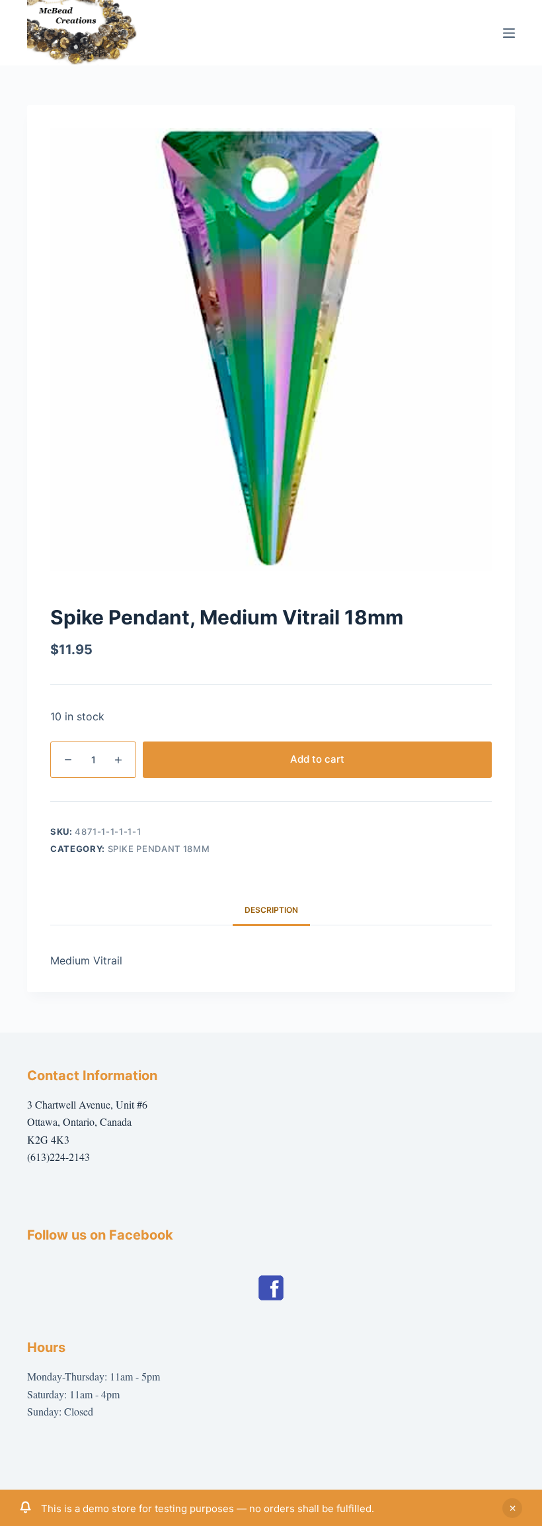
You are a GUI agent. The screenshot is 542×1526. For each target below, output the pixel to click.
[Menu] (509, 33)
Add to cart (317, 759)
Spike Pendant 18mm (159, 848)
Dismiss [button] (512, 1508)
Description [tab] (271, 910)
